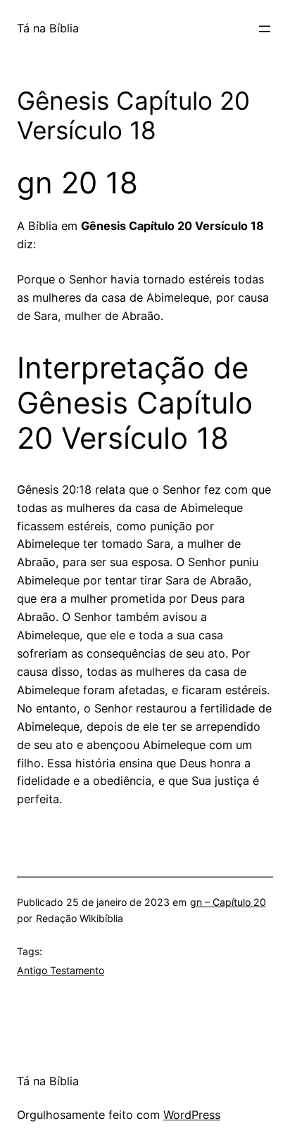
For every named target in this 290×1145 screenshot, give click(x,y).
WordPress (191, 1115)
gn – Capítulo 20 (228, 902)
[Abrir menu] (264, 28)
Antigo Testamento (60, 970)
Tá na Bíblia (48, 28)
